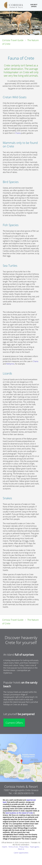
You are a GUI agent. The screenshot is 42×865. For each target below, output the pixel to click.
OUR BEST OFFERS (33, 5)
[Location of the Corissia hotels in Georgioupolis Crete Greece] (21, 758)
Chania (18, 133)
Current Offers (14, 723)
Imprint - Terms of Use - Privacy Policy (15, 847)
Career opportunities (21, 853)
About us (21, 849)
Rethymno (10, 364)
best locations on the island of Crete (19, 813)
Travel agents (34, 847)
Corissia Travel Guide (12, 40)
